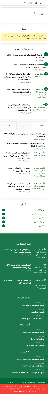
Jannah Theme (8, 386)
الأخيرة (24, 125)
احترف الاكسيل (8, 382)
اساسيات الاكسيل (38, 214)
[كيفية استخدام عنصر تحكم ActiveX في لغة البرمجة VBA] (39, 286)
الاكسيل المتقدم (39, 218)
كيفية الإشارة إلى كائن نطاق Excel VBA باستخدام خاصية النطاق (17, 250)
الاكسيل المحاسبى (38, 226)
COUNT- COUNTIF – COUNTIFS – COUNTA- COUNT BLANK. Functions (29, 65)
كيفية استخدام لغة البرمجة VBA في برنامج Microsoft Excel (18, 90)
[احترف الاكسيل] (27, 3)
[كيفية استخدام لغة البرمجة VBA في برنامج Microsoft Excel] (39, 95)
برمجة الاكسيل (39, 222)
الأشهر (40, 125)
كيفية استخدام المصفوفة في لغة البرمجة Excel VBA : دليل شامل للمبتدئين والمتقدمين (19, 107)
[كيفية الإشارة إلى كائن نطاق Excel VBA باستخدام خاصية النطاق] (39, 255)
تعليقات (8, 125)
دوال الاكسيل (40, 210)
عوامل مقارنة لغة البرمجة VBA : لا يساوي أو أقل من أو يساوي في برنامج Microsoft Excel (17, 77)
